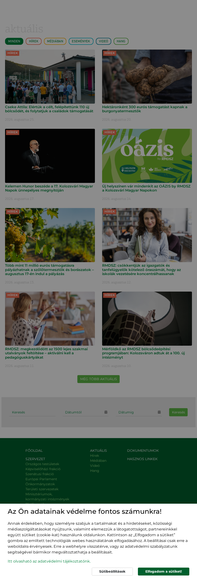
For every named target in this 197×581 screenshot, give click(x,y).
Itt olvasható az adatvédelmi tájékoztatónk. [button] (49, 561)
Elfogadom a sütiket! (163, 571)
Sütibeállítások (112, 571)
